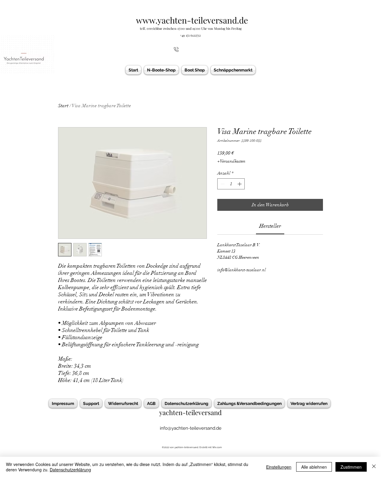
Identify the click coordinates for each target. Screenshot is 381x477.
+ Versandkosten (231, 161)
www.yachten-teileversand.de (192, 20)
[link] (270, 226)
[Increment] (240, 184)
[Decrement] (222, 184)
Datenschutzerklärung (70, 470)
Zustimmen (351, 467)
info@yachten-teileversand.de (190, 428)
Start (63, 106)
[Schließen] (373, 467)
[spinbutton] (231, 184)
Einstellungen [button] (278, 467)
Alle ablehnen (314, 467)
